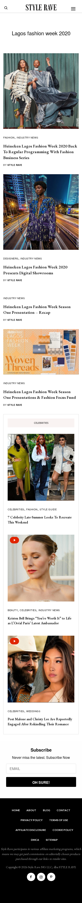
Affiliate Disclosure (31, 830)
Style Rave (14, 165)
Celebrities (16, 509)
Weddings (33, 711)
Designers (10, 258)
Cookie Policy (62, 830)
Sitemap (52, 839)
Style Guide (48, 509)
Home (16, 810)
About (31, 810)
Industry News (27, 137)
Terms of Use (58, 820)
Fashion (9, 137)
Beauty (13, 610)
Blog (46, 810)
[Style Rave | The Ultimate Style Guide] (41, 7)
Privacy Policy (32, 820)
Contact (63, 810)
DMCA (35, 839)
